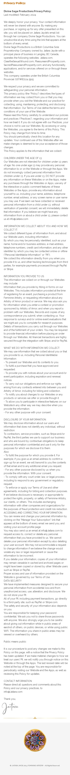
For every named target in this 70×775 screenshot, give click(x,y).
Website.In (9, 405)
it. (58, 398)
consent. (46, 473)
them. (48, 448)
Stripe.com (51, 602)
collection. (54, 391)
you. (56, 362)
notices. (8, 380)
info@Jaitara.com (13, 691)
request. (8, 484)
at (39, 530)
